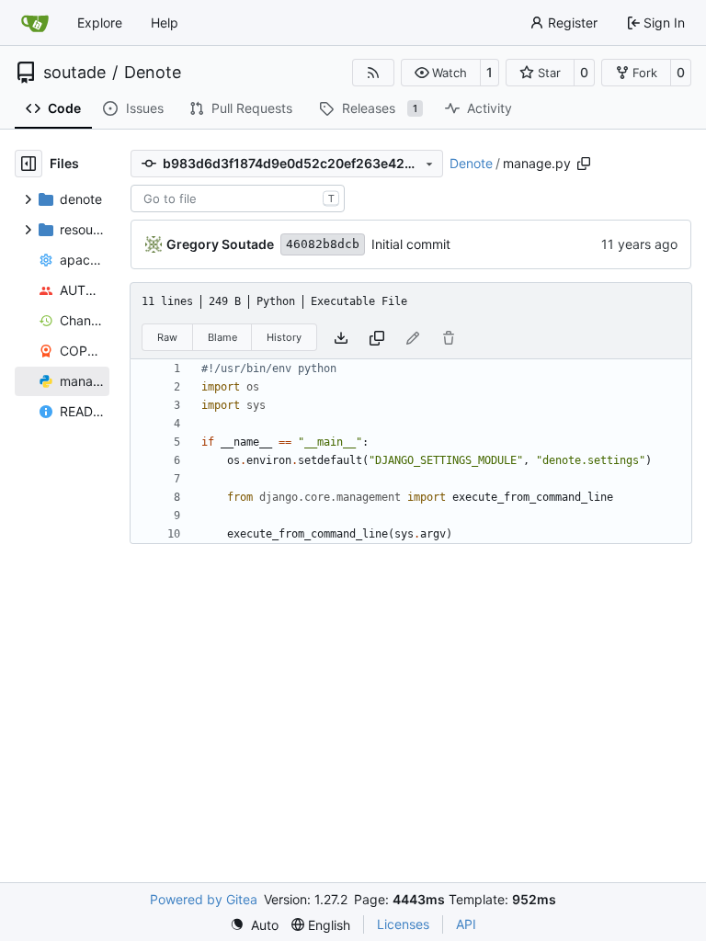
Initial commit (410, 244)
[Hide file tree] (28, 163)
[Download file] (341, 337)
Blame (222, 337)
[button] (441, 72)
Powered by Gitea (203, 899)
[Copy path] (583, 163)
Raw (167, 337)
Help (164, 22)
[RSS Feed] (373, 72)
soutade (74, 72)
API (466, 924)
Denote (152, 72)
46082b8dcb (322, 244)
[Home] (35, 23)
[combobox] (238, 198)
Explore (99, 22)
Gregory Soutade (220, 244)
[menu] (254, 925)
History (284, 337)
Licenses (403, 924)
